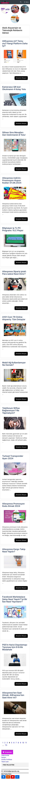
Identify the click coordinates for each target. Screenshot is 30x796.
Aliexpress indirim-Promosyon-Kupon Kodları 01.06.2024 (11, 180)
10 (23, 743)
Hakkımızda (5, 755)
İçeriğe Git (5, 9)
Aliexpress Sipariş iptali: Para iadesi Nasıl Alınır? (14, 272)
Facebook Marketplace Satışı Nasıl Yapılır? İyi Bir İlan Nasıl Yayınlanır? (14, 599)
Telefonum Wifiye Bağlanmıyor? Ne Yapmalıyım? (11, 410)
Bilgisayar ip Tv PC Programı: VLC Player (12, 229)
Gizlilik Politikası (6, 759)
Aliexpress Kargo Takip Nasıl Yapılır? (13, 550)
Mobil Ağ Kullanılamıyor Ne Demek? (14, 363)
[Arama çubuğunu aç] (21, 2)
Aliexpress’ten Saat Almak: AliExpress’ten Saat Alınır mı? (13, 695)
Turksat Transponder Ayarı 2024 (12, 457)
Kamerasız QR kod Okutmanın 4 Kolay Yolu (14, 88)
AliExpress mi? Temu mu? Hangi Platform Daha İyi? (14, 43)
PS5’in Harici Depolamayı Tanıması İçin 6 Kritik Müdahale (14, 647)
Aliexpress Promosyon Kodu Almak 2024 (13, 504)
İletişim (3, 757)
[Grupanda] (5, 2)
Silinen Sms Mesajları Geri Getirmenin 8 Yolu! (13, 133)
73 (6, 745)
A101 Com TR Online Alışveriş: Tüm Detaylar (13, 318)
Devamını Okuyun (21, 78)
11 (26, 743)
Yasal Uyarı (5, 761)
